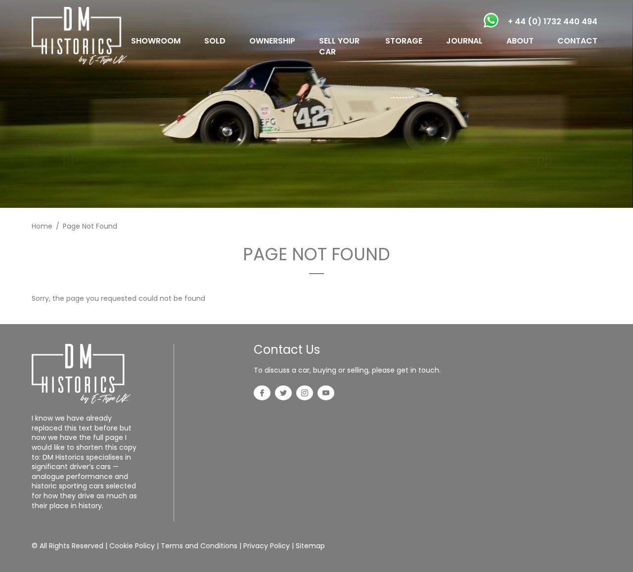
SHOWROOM (156, 41)
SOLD (215, 41)
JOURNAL (464, 41)
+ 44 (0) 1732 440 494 (552, 21)
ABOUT (520, 41)
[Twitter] (283, 393)
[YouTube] (325, 393)
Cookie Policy (132, 546)
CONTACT (577, 41)
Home (42, 226)
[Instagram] (304, 393)
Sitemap (310, 546)
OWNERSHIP (272, 41)
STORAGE (403, 41)
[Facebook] (262, 393)
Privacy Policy (266, 546)
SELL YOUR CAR (339, 46)
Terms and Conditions (199, 546)
